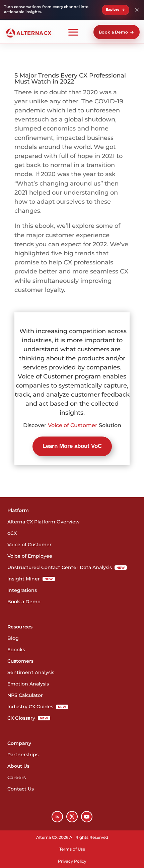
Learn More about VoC (72, 446)
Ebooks (16, 649)
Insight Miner (30, 578)
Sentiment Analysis (30, 672)
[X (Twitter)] (72, 816)
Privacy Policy (72, 861)
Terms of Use (72, 849)
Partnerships (23, 754)
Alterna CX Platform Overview (43, 521)
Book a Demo (113, 32)
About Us (18, 766)
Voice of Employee (29, 556)
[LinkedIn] (57, 816)
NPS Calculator (25, 695)
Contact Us (20, 789)
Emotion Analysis (28, 683)
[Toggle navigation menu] (73, 32)
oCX (12, 533)
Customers (20, 661)
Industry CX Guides (36, 706)
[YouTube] (86, 816)
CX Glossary (27, 718)
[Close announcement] (136, 9)
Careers (16, 777)
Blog (13, 638)
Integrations (22, 590)
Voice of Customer (73, 425)
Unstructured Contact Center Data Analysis (66, 567)
